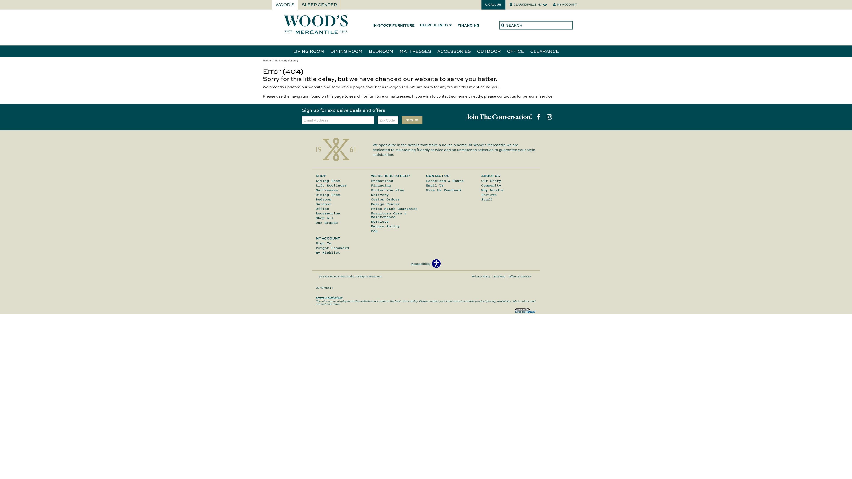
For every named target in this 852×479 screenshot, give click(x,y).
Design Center (385, 204)
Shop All (324, 218)
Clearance (544, 51)
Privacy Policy (481, 276)
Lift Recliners (331, 185)
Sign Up (412, 120)
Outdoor (489, 51)
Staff (486, 199)
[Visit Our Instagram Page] (549, 117)
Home (267, 60)
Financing (468, 25)
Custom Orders (385, 199)
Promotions (382, 181)
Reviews (489, 195)
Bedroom (381, 51)
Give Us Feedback (444, 190)
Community (491, 185)
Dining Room (346, 51)
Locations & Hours (445, 181)
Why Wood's (492, 190)
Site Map (499, 276)
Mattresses (415, 51)
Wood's (285, 5)
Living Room (308, 51)
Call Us (494, 4)
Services (380, 222)
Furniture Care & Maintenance (388, 215)
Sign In (323, 243)
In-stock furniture (393, 25)
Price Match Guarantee (394, 209)
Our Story (491, 181)
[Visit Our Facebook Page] (539, 117)
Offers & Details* (520, 276)
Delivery (380, 195)
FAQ (374, 231)
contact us (506, 96)
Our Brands (327, 223)
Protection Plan (387, 190)
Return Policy (385, 226)
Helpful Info (434, 25)
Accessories (454, 51)
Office (515, 51)
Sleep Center (319, 5)
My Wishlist (328, 253)
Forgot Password (332, 248)
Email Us (435, 185)
